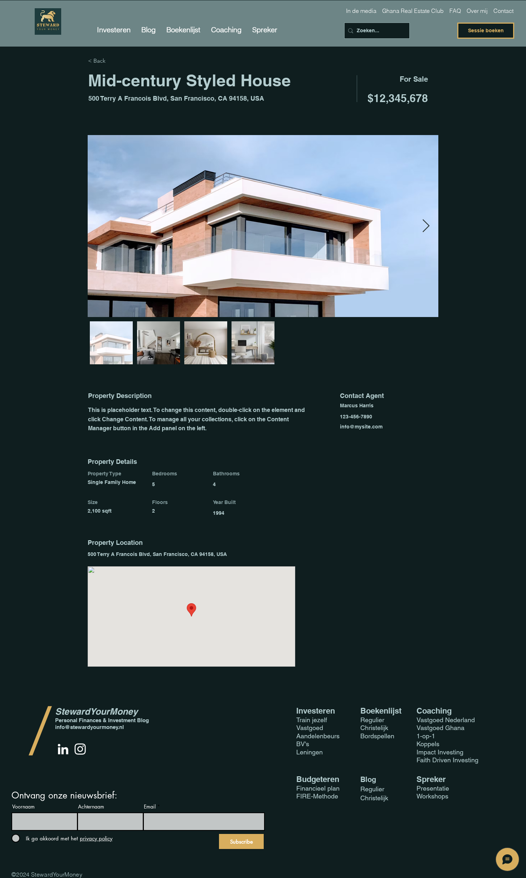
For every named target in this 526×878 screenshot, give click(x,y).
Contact (503, 10)
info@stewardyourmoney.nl (89, 727)
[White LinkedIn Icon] (62, 749)
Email (150, 806)
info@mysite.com (361, 427)
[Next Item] (426, 226)
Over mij (477, 10)
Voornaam (23, 806)
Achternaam (91, 806)
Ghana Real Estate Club (413, 10)
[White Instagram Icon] (80, 749)
